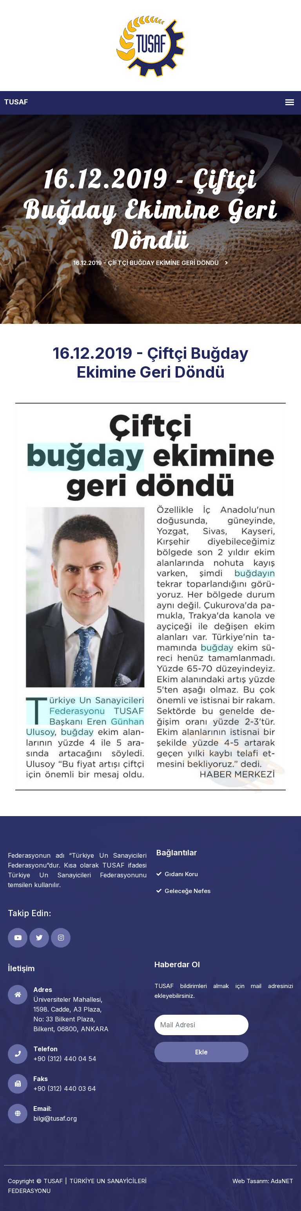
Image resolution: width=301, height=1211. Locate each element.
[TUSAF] (150, 44)
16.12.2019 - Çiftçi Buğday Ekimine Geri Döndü (146, 263)
